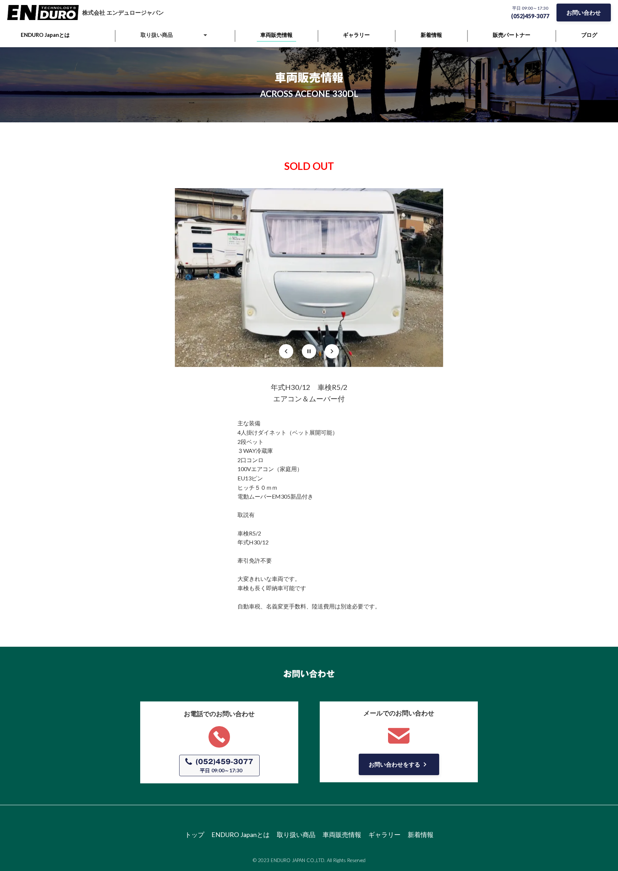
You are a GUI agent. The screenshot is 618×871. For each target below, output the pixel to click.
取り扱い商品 (296, 834)
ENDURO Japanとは (240, 834)
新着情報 (420, 834)
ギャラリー (384, 834)
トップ (194, 834)
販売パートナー (511, 34)
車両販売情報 (342, 834)
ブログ (589, 34)
